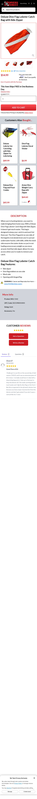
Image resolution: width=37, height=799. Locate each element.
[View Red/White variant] (29, 202)
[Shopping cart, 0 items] (34, 3)
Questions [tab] (19, 354)
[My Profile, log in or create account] (31, 3)
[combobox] (20, 10)
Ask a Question (18, 336)
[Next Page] (34, 64)
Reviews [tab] (5, 354)
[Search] (3, 10)
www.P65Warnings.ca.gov (13, 284)
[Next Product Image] (33, 41)
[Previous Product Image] (4, 41)
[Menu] (3, 3)
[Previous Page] (2, 64)
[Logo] (11, 3)
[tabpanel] (18, 378)
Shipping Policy (5, 91)
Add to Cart (19, 108)
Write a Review (18, 343)
